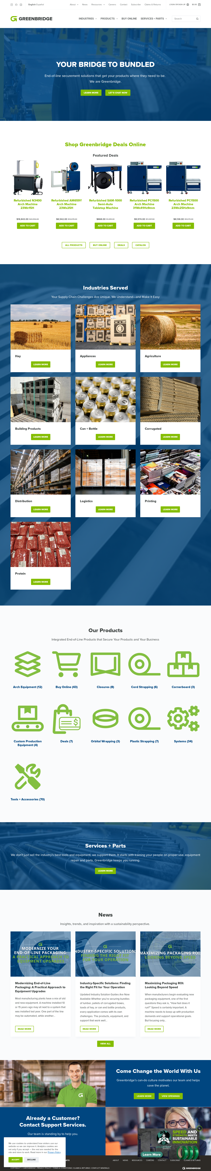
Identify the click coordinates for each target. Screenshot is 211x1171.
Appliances (88, 356)
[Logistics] (105, 472)
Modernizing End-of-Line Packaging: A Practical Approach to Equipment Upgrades (40, 987)
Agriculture (153, 356)
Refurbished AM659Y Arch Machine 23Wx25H (66, 204)
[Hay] (41, 327)
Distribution (23, 501)
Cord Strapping (144, 687)
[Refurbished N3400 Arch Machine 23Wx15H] (28, 177)
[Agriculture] (170, 327)
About (73, 4)
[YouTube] (21, 5)
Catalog (140, 245)
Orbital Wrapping (105, 741)
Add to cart (27, 225)
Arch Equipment (27, 687)
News (85, 4)
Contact (123, 4)
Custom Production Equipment (28, 743)
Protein (20, 574)
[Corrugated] (170, 399)
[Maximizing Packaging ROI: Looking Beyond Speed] (170, 954)
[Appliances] (105, 327)
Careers (112, 4)
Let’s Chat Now (117, 92)
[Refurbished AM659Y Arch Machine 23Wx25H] (66, 177)
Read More (26, 1030)
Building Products (28, 429)
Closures (105, 687)
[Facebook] (16, 5)
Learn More (91, 92)
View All (105, 1043)
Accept (15, 1159)
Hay (18, 356)
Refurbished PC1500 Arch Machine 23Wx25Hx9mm (183, 204)
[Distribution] (41, 472)
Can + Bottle (88, 429)
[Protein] (41, 544)
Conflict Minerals (100, 1168)
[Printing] (170, 472)
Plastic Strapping (144, 741)
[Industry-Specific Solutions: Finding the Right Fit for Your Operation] (105, 954)
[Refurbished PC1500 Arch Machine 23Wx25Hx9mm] (183, 177)
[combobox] (183, 19)
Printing (150, 501)
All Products (73, 245)
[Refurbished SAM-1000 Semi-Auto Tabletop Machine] (105, 177)
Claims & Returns (153, 4)
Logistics (86, 501)
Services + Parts (152, 18)
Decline (31, 1159)
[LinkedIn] (12, 5)
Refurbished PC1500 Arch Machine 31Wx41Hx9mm (144, 204)
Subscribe (136, 4)
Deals (121, 245)
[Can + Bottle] (105, 399)
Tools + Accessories (28, 799)
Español (40, 4)
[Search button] (197, 19)
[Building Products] (41, 399)
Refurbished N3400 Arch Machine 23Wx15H (28, 204)
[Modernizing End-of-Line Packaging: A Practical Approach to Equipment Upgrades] (41, 954)
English (32, 4)
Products (108, 18)
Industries (86, 18)
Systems (183, 741)
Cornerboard (183, 687)
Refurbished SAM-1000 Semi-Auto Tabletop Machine (105, 204)
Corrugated (153, 429)
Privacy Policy (54, 1152)
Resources (96, 4)
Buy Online (129, 18)
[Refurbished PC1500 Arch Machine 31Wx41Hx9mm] (144, 177)
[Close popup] (199, 1128)
